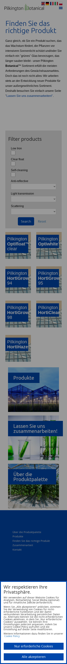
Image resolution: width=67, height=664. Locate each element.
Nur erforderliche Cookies (33, 646)
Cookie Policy (12, 636)
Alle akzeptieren (34, 657)
